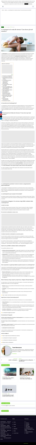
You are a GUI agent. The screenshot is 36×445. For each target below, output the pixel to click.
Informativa (30, 3)
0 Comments (13, 27)
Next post (20, 358)
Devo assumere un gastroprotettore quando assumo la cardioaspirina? (6, 93)
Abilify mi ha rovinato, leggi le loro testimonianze (5, 431)
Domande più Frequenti (6, 100)
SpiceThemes (26, 443)
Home (15, 422)
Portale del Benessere (29, 431)
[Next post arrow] (34, 360)
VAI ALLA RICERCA (12, 158)
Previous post (15, 358)
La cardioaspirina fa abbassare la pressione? (9, 340)
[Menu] (3, 7)
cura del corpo (16, 433)
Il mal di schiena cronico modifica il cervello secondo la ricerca (8, 378)
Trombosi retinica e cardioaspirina (7, 342)
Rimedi (15, 424)
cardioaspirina (31, 267)
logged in (7, 405)
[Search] (33, 6)
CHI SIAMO (27, 424)
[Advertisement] (18, 17)
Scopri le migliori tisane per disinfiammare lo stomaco (11, 335)
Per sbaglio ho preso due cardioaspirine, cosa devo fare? (26, 361)
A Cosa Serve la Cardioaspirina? (7, 75)
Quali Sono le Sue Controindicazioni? (5, 99)
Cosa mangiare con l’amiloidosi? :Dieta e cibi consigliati (5, 435)
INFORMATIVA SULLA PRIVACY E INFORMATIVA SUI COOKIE (29, 429)
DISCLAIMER (28, 426)
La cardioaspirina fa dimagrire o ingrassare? (9, 337)
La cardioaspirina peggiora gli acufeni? (8, 312)
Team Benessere (8, 27)
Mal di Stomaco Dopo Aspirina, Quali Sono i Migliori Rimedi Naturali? (7, 96)
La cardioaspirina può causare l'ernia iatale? (7, 85)
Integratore (15, 428)
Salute (2, 27)
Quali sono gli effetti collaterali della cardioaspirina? (7, 90)
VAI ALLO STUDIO (21, 147)
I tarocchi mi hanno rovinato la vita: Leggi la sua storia (5, 423)
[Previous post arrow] (1, 360)
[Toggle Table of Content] (11, 74)
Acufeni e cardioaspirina (13, 360)
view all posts (14, 353)
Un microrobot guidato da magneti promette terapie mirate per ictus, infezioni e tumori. (8, 396)
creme (15, 426)
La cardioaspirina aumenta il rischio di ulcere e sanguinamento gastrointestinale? (7, 82)
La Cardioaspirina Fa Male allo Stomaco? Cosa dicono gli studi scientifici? (7, 78)
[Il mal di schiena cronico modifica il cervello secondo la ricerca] (9, 371)
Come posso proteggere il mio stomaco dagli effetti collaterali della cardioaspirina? (7, 87)
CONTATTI (27, 425)
